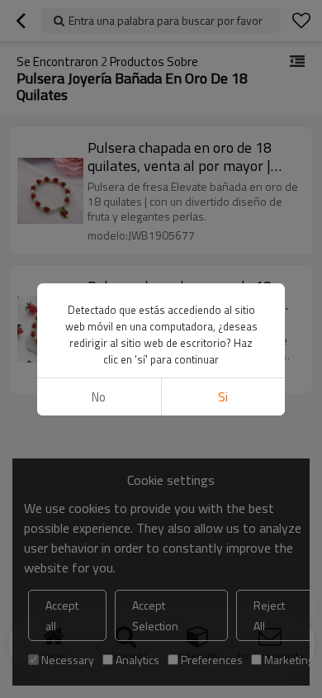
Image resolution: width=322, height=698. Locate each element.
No (99, 396)
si (223, 396)
